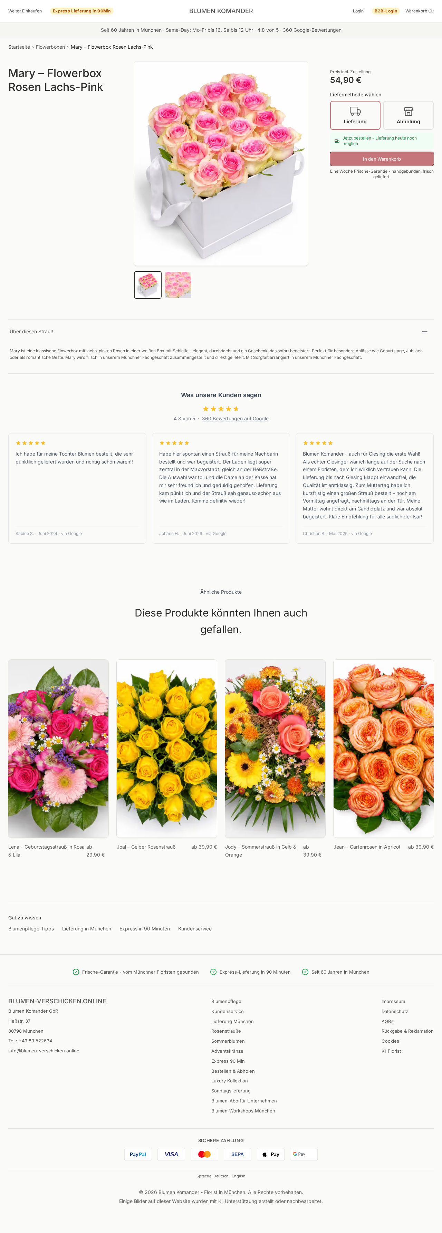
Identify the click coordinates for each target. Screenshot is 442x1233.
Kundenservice (195, 928)
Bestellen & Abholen (233, 1071)
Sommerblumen (228, 1041)
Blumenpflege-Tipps (31, 928)
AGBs (388, 1021)
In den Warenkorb (382, 159)
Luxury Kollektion (229, 1080)
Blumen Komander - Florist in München (201, 1192)
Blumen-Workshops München (243, 1110)
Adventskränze (227, 1051)
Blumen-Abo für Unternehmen (244, 1100)
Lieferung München (232, 1021)
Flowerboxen (50, 47)
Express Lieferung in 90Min (82, 10)
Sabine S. (25, 533)
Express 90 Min (228, 1061)
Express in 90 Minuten (144, 928)
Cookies (390, 1041)
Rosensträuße (226, 1031)
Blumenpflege (226, 1001)
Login (358, 10)
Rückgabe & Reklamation (408, 1031)
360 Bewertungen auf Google (235, 418)
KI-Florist (391, 1051)
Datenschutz (395, 1011)
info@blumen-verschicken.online (43, 1050)
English (239, 1176)
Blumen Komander (221, 11)
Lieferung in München (86, 928)
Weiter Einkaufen (25, 10)
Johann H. (169, 533)
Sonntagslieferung (231, 1090)
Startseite (19, 47)
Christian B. (314, 533)
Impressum (393, 1001)
